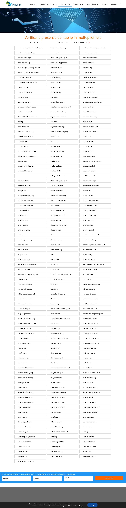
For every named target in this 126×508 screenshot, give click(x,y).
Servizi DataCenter (47, 4)
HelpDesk (77, 4)
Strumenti (64, 4)
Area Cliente (91, 4)
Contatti (114, 4)
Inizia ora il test (63, 42)
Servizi (32, 4)
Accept (92, 505)
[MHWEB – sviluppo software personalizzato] (13, 6)
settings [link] (80, 506)
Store (104, 4)
